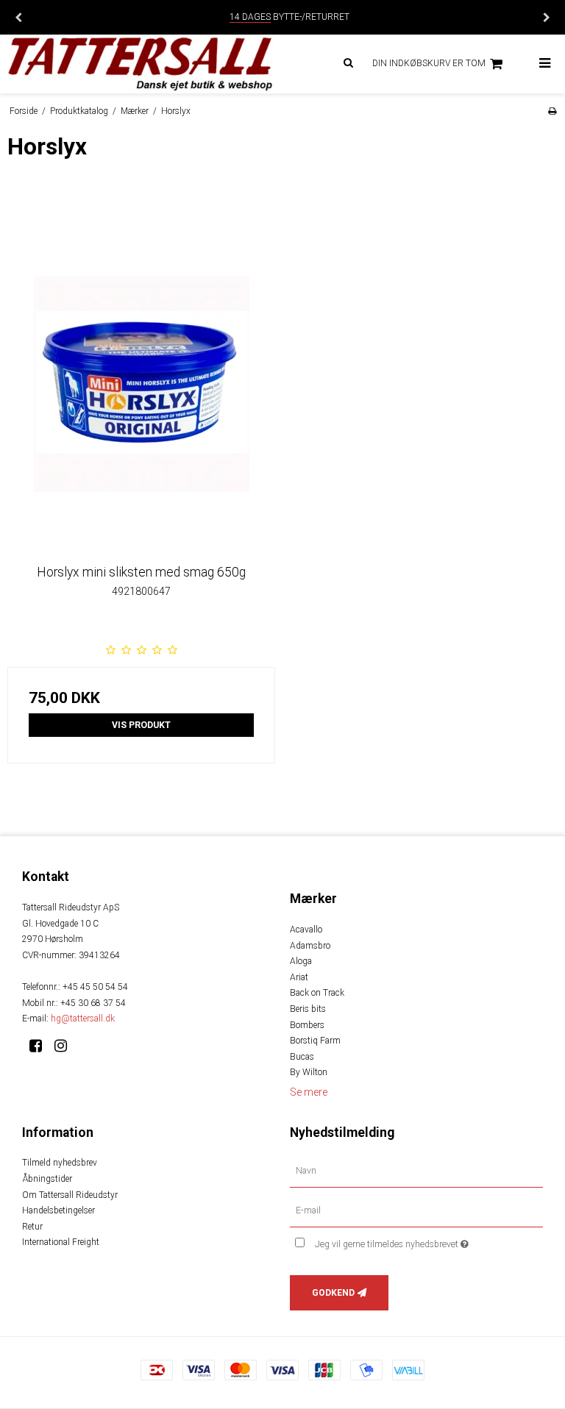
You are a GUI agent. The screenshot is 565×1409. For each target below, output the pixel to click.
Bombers (307, 1025)
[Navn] (416, 1171)
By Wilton (308, 1072)
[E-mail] (416, 1210)
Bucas (302, 1057)
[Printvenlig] (552, 111)
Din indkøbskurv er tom (429, 63)
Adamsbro (310, 946)
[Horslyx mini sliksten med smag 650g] (141, 410)
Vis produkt (141, 725)
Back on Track (317, 993)
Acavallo (306, 929)
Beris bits (308, 1009)
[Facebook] (40, 1046)
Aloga (301, 961)
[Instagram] (65, 1046)
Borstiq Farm (315, 1040)
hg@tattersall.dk (83, 1018)
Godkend (333, 1293)
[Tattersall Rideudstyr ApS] (141, 64)
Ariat (299, 977)
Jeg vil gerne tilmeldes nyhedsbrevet (428, 1241)
